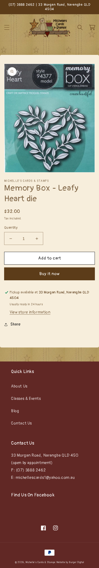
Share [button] (15, 324)
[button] (7, 27)
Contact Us (21, 423)
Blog (15, 411)
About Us (19, 386)
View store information (30, 312)
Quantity (11, 227)
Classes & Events (26, 398)
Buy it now (49, 273)
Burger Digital (76, 562)
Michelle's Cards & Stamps (41, 562)
